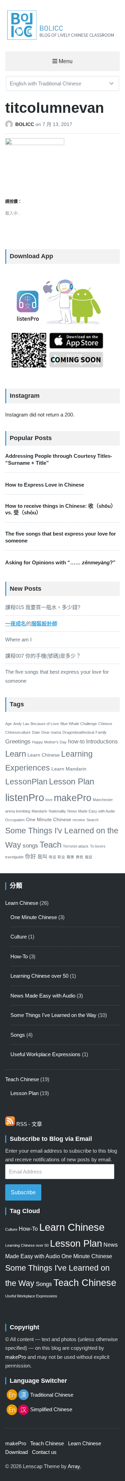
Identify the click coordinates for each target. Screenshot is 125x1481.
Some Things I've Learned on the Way (53, 1015)
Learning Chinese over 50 (39, 976)
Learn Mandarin (68, 769)
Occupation (15, 820)
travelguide (14, 857)
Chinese (105, 724)
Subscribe (23, 1192)
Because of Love (45, 724)
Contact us (44, 1452)
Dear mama (51, 732)
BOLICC (25, 124)
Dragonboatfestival (78, 732)
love (48, 800)
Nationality (57, 811)
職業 (70, 857)
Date (36, 732)
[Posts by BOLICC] (10, 124)
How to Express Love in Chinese (44, 485)
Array (74, 1466)
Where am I (18, 639)
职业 (61, 857)
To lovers (98, 846)
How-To (19, 956)
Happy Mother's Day (49, 742)
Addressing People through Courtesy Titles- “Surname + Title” (58, 459)
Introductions (102, 741)
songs (30, 845)
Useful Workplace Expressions (45, 1054)
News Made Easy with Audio (91, 811)
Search (92, 820)
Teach (50, 844)
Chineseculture (18, 732)
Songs (17, 1035)
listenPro (24, 797)
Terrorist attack (76, 846)
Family (101, 732)
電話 (88, 857)
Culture (18, 937)
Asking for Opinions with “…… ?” (60, 562)
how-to (76, 741)
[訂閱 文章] (10, 1124)
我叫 (42, 856)
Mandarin (39, 811)
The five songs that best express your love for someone (60, 537)
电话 (52, 857)
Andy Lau (21, 724)
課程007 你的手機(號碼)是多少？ (43, 656)
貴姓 (79, 857)
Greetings (18, 741)
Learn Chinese (43, 755)
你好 (30, 856)
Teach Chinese (22, 1079)
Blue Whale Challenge (78, 724)
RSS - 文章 (29, 1124)
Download (16, 1452)
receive (79, 820)
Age (8, 724)
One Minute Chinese (48, 819)
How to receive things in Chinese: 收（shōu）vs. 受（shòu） (60, 509)
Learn (15, 753)
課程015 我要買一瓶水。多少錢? (42, 607)
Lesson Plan (71, 781)
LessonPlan (26, 781)
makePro (72, 797)
